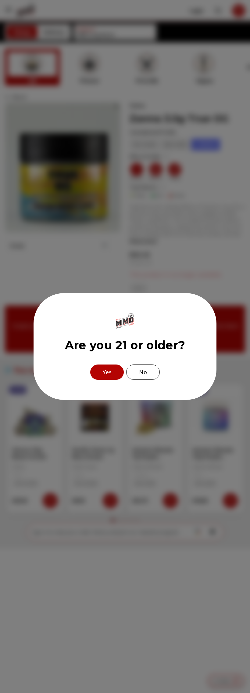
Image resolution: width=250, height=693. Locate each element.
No (143, 372)
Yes (107, 372)
